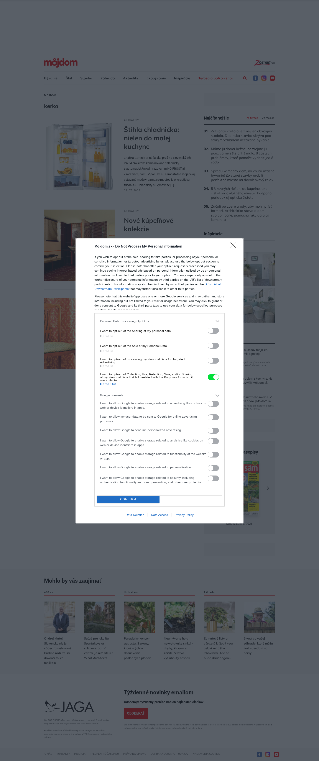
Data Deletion (135, 515)
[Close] (234, 247)
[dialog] (159, 380)
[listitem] (159, 321)
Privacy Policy (184, 515)
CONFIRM (128, 499)
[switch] (213, 331)
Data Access (159, 515)
